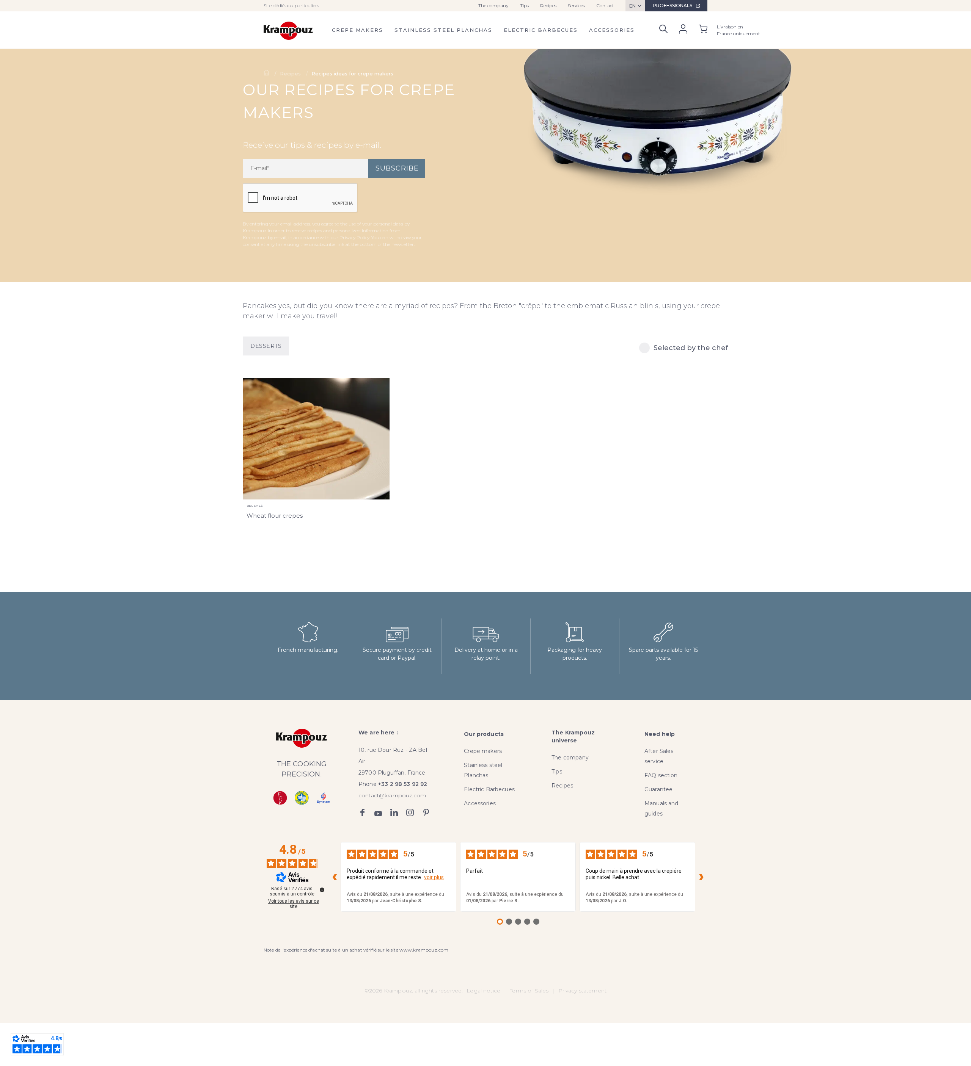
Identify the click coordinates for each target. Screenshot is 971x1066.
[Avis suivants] (701, 877)
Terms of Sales (529, 990)
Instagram (410, 812)
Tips (524, 5)
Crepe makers (357, 30)
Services (576, 5)
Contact (605, 5)
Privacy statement (582, 990)
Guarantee (658, 789)
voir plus (434, 877)
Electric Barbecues (541, 30)
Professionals (672, 5)
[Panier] (703, 30)
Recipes (548, 5)
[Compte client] (683, 30)
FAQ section (661, 775)
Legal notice (483, 990)
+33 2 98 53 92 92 (402, 784)
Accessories (612, 30)
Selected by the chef (691, 348)
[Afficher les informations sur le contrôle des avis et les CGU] (322, 890)
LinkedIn (394, 812)
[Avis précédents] (334, 877)
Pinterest (426, 812)
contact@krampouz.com (392, 795)
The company (493, 5)
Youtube (378, 812)
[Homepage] (267, 73)
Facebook (362, 812)
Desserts (265, 346)
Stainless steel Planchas (443, 30)
